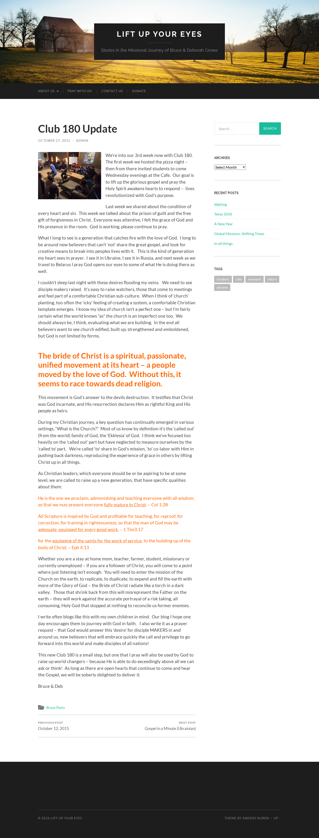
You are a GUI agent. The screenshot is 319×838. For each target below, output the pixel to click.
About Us (46, 91)
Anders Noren (256, 818)
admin (82, 140)
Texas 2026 (223, 214)
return (272, 279)
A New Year (223, 223)
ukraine (222, 287)
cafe (239, 279)
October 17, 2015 (54, 140)
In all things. (223, 243)
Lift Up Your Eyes (159, 34)
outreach (254, 279)
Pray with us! (79, 91)
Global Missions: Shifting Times (239, 233)
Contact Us (112, 91)
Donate (139, 91)
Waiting (220, 204)
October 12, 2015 (53, 726)
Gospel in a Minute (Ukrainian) (170, 726)
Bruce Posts (55, 707)
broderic (223, 279)
